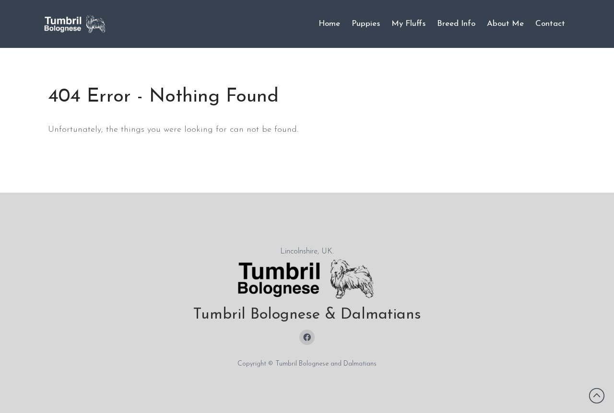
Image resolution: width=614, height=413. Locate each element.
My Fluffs (408, 24)
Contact (550, 24)
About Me (505, 24)
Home (329, 24)
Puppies (366, 24)
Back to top (596, 395)
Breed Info (456, 24)
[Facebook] (307, 337)
